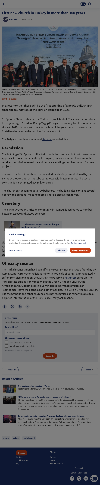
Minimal (61, 250)
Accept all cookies (80, 250)
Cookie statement (78, 243)
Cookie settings (16, 250)
